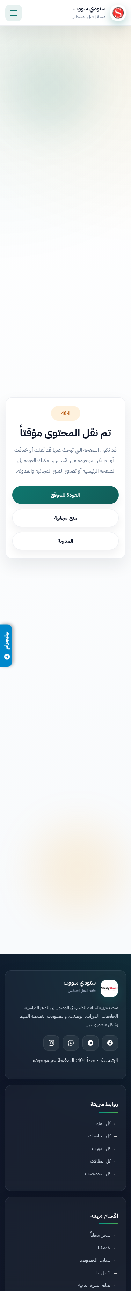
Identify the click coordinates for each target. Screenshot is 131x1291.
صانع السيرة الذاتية (94, 1285)
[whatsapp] (71, 1043)
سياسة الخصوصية (94, 1260)
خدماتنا (104, 1247)
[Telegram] (90, 1043)
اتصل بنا (103, 1272)
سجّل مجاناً (100, 1235)
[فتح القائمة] (13, 13)
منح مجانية (65, 518)
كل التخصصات (97, 1173)
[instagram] (51, 1043)
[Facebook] (110, 1043)
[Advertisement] (64, 1110)
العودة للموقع (65, 495)
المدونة (65, 541)
